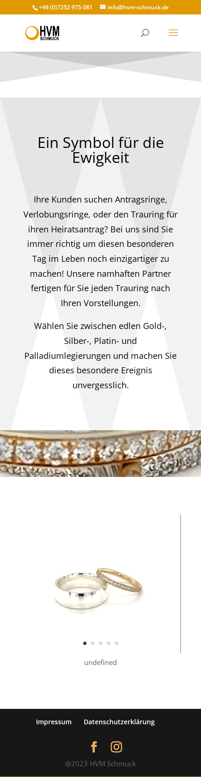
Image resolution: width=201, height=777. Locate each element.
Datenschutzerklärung (119, 721)
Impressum (54, 721)
